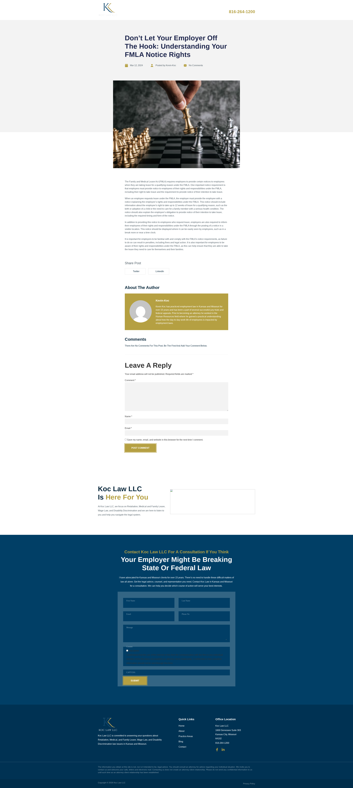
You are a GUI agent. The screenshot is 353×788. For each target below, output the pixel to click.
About (157, 10)
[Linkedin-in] (223, 749)
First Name (130, 601)
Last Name (186, 601)
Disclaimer (134, 651)
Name (128, 416)
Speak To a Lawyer (240, 7)
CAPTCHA (130, 672)
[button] (135, 271)
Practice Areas (177, 10)
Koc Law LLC (119, 783)
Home (144, 10)
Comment (130, 380)
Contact (209, 10)
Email (128, 428)
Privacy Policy (249, 783)
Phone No (185, 614)
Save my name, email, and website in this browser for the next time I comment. (165, 440)
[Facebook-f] (217, 749)
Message (129, 627)
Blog (195, 10)
